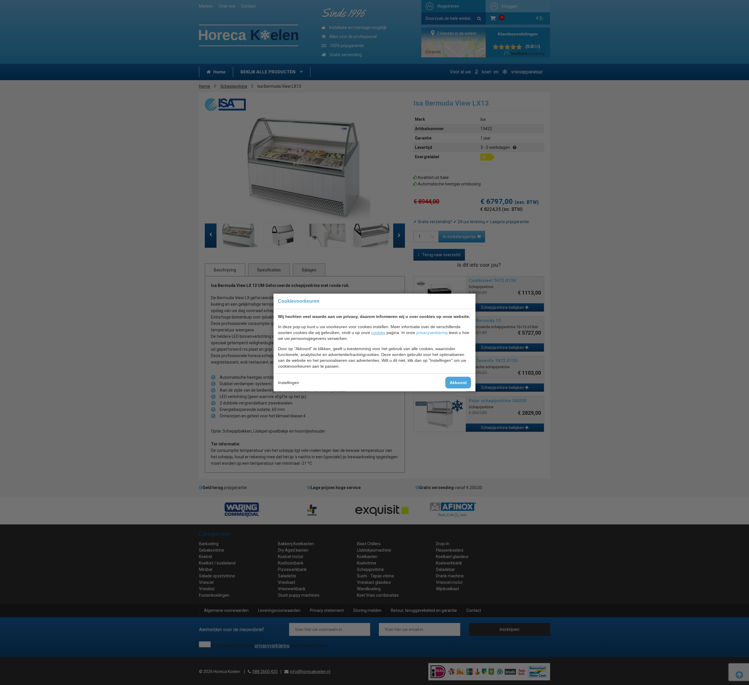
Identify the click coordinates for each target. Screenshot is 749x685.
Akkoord (458, 382)
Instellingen (288, 382)
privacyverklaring (432, 332)
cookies (378, 332)
